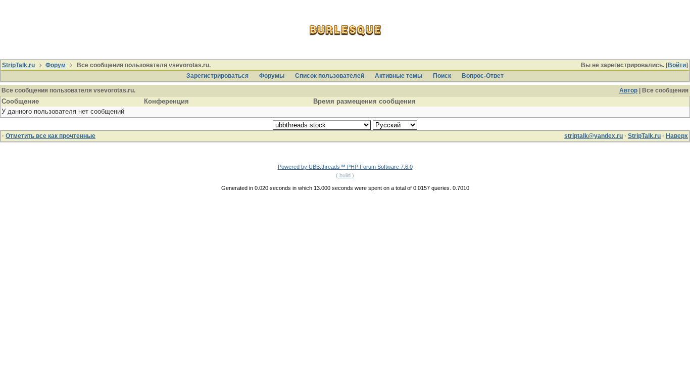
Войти (677, 65)
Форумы (271, 75)
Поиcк (442, 75)
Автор (628, 90)
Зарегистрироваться (217, 75)
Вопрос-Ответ (483, 75)
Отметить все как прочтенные (50, 135)
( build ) (345, 175)
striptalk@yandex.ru (593, 135)
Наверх (677, 135)
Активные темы (398, 75)
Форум (55, 65)
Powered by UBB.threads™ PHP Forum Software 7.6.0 (345, 167)
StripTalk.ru (18, 65)
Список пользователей (329, 75)
